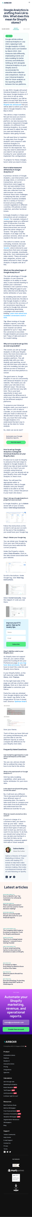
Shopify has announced (12, 105)
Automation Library (9, 1055)
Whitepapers (7, 1122)
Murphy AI (7, 1061)
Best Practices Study (10, 1105)
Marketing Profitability (10, 1084)
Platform (6, 1058)
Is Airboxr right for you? (11, 1096)
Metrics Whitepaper (10, 1108)
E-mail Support (8, 1140)
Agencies (6, 1072)
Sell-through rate (9, 1081)
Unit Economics (8, 1093)
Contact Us (7, 1143)
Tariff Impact (7, 1090)
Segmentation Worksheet (11, 1119)
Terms (5, 1149)
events (6, 219)
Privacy (6, 1146)
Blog (5, 1125)
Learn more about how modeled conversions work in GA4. (15, 315)
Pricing (6, 1067)
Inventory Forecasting (10, 1114)
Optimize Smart (20, 701)
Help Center (7, 1137)
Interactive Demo (9, 1064)
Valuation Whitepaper (10, 1117)
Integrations (7, 1069)
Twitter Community (9, 1134)
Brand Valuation (8, 1087)
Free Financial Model (10, 1111)
